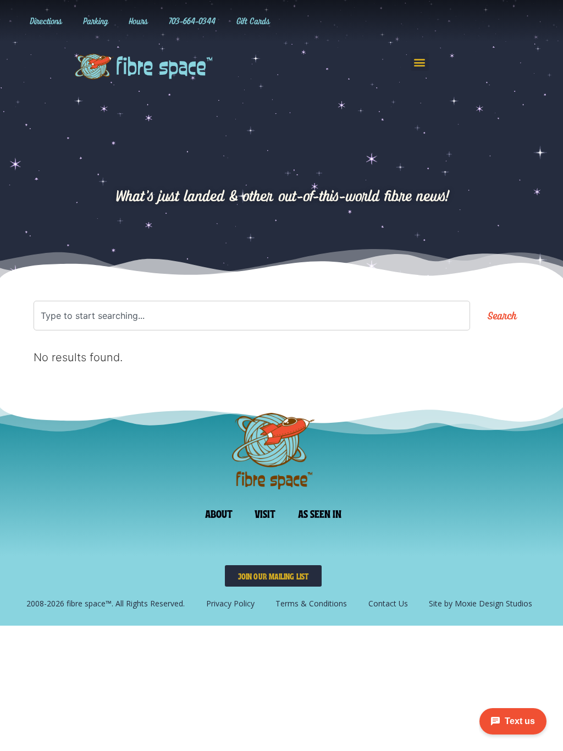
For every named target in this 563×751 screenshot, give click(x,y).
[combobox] (252, 315)
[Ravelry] (363, 21)
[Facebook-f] (431, 21)
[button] (420, 62)
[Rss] (476, 21)
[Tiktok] (408, 21)
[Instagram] (386, 21)
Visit (265, 513)
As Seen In (320, 513)
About (219, 513)
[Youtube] (453, 21)
